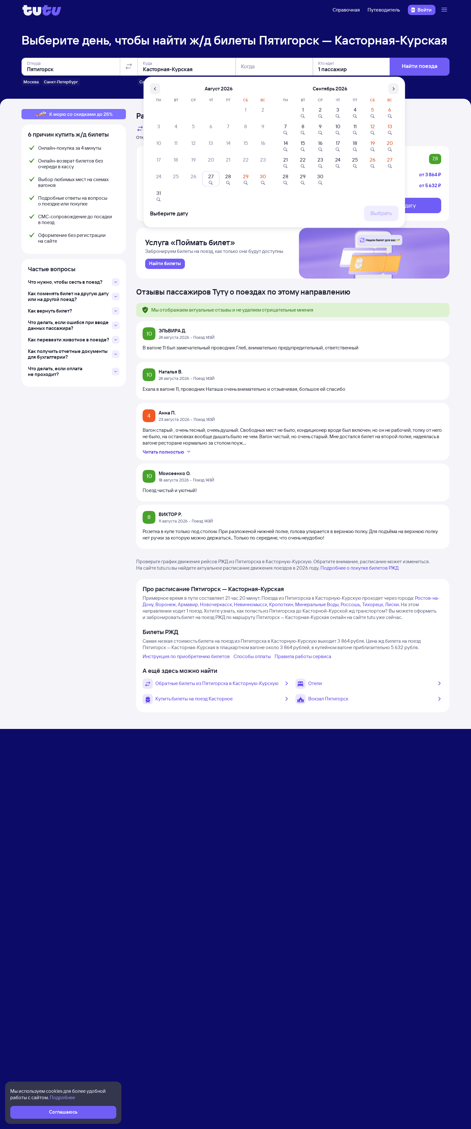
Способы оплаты (252, 656)
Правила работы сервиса (303, 656)
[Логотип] (41, 10)
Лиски (392, 604)
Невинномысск (250, 604)
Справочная (346, 10)
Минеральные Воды (317, 604)
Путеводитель (384, 10)
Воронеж (165, 604)
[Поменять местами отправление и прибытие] (129, 67)
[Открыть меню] (445, 10)
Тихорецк (372, 604)
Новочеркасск (216, 604)
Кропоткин (281, 604)
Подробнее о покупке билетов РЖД (359, 568)
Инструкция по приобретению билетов (186, 656)
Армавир (188, 604)
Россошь (350, 604)
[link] (165, 264)
